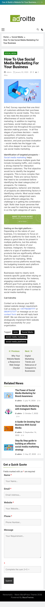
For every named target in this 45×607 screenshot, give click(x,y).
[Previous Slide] (38, 2)
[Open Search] (38, 29)
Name (8, 475)
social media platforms (16, 341)
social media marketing (16, 337)
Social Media (10, 53)
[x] (26, 10)
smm (15, 332)
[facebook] (19, 10)
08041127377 (10, 311)
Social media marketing (15, 157)
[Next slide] (42, 2)
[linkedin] (22, 10)
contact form (10, 314)
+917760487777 (27, 309)
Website (9, 502)
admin (9, 72)
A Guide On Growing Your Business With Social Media (27, 425)
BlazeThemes (28, 597)
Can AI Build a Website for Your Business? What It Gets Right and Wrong (19, 2)
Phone (8, 516)
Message (8, 530)
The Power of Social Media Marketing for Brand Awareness (25, 393)
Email (7, 488)
